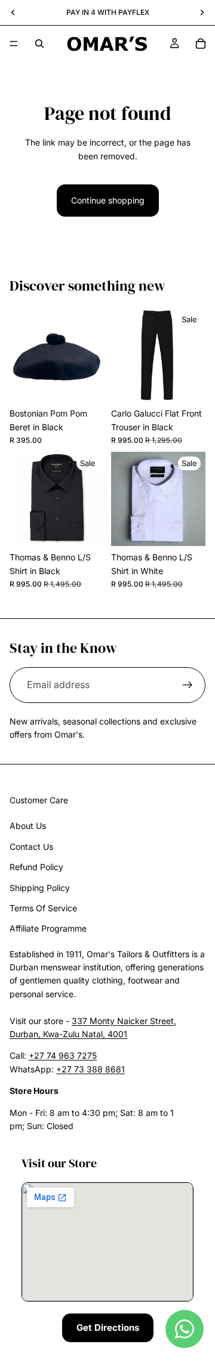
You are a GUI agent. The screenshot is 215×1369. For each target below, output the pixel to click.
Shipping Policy (40, 887)
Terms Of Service (43, 908)
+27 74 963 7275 (63, 1055)
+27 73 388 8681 (90, 1069)
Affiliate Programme (48, 928)
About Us (28, 826)
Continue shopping (108, 200)
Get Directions (107, 1327)
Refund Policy (36, 867)
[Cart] (201, 43)
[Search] (39, 43)
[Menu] (13, 43)
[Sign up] (187, 685)
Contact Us (31, 846)
